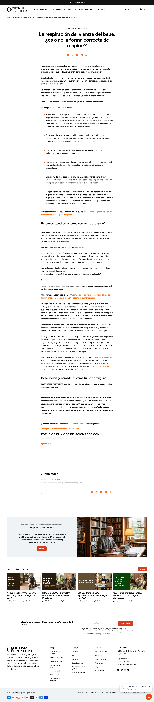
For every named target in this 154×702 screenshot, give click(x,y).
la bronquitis (96, 357)
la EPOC (46, 360)
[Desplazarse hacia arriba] (151, 699)
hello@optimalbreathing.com (127, 664)
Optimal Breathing (17, 693)
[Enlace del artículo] (24, 581)
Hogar (8, 17)
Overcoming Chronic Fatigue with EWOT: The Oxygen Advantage (127, 595)
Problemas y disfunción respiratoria (23, 17)
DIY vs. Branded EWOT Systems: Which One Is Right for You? (92, 595)
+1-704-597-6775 (56, 480)
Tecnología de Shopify (29, 693)
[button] (136, 9)
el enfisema (107, 357)
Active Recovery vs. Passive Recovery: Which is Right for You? (21, 595)
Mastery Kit (79, 247)
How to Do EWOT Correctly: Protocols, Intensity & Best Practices (56, 595)
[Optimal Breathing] (17, 9)
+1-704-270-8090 (123, 662)
